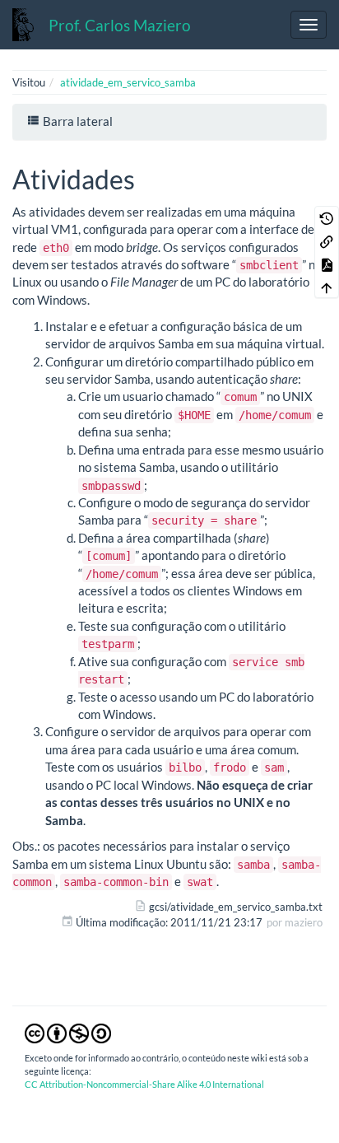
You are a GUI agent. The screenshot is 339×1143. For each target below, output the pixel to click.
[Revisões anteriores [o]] (326, 217)
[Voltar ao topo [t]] (326, 286)
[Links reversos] (326, 240)
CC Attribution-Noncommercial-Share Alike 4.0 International (144, 1084)
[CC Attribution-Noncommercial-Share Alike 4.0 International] (68, 1031)
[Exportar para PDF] (326, 263)
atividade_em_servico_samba (128, 82)
